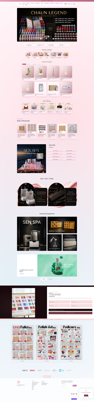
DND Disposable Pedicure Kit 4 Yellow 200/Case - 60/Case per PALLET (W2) (32, 135)
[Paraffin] (23, 339)
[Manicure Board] (70, 242)
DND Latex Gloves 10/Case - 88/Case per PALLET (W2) (51, 135)
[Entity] (42, 339)
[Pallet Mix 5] (16, 356)
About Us (33, 385)
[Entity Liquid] (64, 336)
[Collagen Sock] (71, 347)
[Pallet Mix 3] (23, 347)
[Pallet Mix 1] (30, 339)
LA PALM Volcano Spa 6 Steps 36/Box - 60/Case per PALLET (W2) (42, 135)
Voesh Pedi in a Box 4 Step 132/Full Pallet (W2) (22, 135)
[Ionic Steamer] (71, 331)
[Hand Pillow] (64, 357)
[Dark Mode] (65, 4)
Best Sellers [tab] (24, 64)
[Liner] (23, 332)
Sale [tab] (43, 64)
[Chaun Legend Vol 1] (52, 345)
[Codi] (71, 341)
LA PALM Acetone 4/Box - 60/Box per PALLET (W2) (61, 135)
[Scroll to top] (92, 400)
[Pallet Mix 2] (16, 347)
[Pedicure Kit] (30, 332)
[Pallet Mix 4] (30, 347)
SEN (48, 182)
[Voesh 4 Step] (72, 336)
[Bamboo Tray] (71, 351)
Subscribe (74, 385)
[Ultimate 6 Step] (78, 347)
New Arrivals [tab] (28, 64)
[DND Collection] (52, 351)
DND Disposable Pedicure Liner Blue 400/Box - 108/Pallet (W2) (72, 135)
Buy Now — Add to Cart (70, 313)
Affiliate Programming (34, 383)
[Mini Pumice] (16, 339)
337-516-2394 (43, 382)
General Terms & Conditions (35, 382)
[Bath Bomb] (64, 331)
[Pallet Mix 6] (23, 356)
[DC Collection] (42, 351)
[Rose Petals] (78, 336)
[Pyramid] (52, 339)
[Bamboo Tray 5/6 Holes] (62, 225)
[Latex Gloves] (16, 332)
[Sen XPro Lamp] (78, 331)
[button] (68, 4)
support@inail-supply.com (44, 383)
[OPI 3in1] (52, 357)
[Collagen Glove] (64, 347)
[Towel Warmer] (32, 234)
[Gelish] (52, 332)
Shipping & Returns (34, 384)
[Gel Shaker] (64, 351)
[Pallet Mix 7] (30, 356)
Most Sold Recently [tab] (34, 64)
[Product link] (21, 131)
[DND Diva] (42, 357)
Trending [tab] (40, 64)
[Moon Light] (70, 357)
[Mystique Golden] (78, 341)
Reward (33, 389)
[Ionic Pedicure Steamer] (54, 242)
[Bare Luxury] (64, 341)
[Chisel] (42, 332)
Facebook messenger (44, 384)
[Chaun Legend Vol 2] (42, 345)
